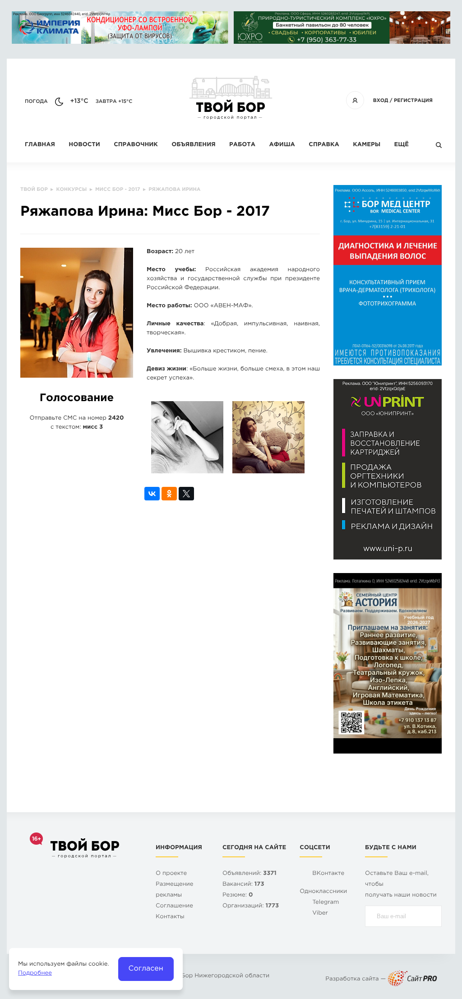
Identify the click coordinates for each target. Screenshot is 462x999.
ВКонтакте (328, 873)
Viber (320, 913)
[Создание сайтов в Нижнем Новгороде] (412, 979)
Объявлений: (249, 873)
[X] (186, 493)
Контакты (170, 917)
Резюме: (237, 895)
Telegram (325, 902)
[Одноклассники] (169, 493)
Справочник (136, 145)
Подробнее (35, 973)
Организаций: (250, 906)
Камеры (366, 145)
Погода (36, 101)
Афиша (282, 145)
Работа (242, 145)
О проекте (171, 873)
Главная (40, 145)
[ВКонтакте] (152, 493)
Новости (84, 145)
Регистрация (413, 100)
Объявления (193, 145)
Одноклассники (323, 891)
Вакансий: (243, 884)
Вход (380, 100)
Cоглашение (174, 906)
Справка (324, 145)
